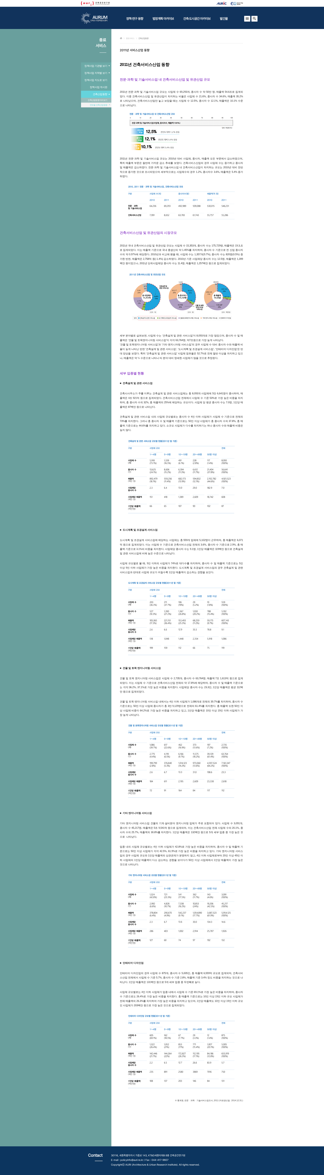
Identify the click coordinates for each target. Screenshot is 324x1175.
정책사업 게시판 (98, 87)
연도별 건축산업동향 (98, 105)
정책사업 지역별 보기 (95, 72)
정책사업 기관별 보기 (95, 65)
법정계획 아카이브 (163, 18)
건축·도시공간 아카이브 (196, 18)
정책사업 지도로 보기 (95, 80)
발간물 (224, 18)
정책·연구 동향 (134, 18)
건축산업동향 (100, 94)
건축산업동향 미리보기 (97, 100)
